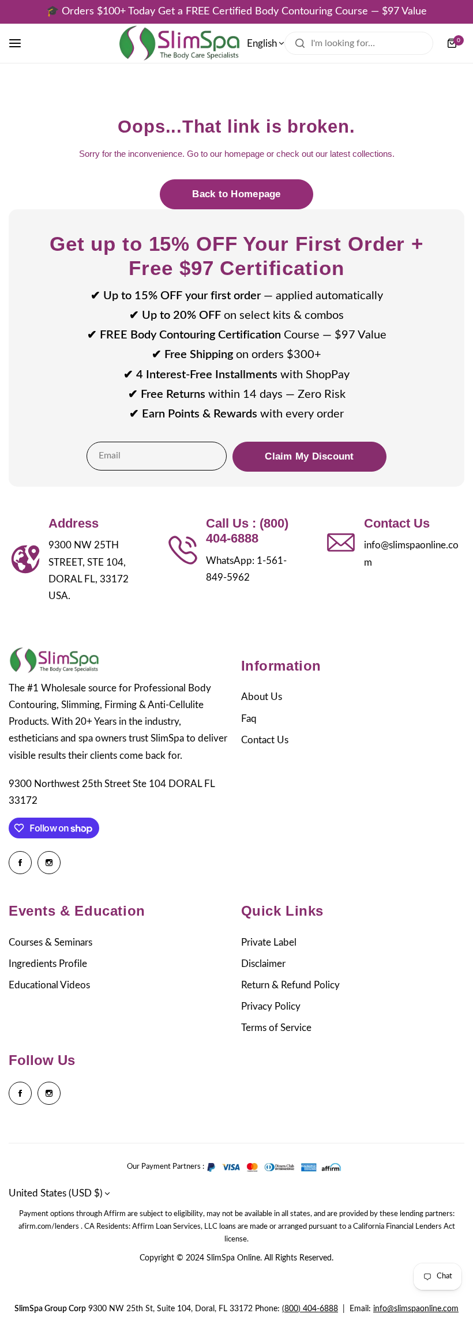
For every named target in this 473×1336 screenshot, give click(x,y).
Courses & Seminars (50, 942)
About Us (261, 697)
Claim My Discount (309, 456)
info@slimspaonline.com (416, 1309)
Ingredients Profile (48, 964)
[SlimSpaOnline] (179, 43)
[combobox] (358, 43)
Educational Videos (49, 985)
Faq (249, 719)
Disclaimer (263, 964)
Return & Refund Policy (290, 985)
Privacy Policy (271, 1006)
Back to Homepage (236, 194)
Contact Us (264, 740)
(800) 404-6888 (310, 1309)
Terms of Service (276, 1028)
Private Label (268, 942)
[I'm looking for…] (300, 43)
